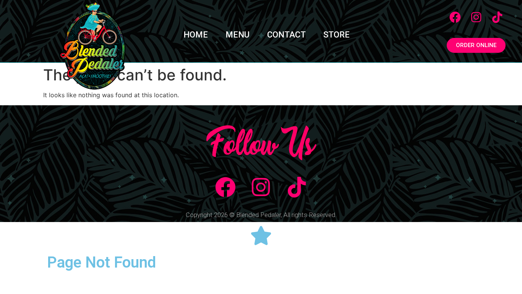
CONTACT (286, 34)
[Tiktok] (497, 17)
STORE (336, 34)
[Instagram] (476, 17)
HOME (195, 34)
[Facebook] (455, 17)
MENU (237, 34)
